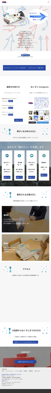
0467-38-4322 (26, 55)
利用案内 (25, 371)
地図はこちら (4, 380)
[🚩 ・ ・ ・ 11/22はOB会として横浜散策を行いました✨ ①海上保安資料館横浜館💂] (36, 118)
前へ (4, 16)
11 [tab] (21, 25)
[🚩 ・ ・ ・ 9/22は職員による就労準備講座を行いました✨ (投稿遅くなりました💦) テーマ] (46, 118)
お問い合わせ (37, 371)
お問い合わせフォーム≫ (25, 362)
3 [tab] (9, 25)
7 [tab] (15, 25)
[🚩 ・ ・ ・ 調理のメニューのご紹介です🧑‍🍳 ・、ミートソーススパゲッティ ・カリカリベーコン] (41, 118)
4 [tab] (11, 25)
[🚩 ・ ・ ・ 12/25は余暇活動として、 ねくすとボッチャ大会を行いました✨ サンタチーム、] (46, 112)
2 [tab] (8, 25)
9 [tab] (18, 25)
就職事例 (31, 371)
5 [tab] (12, 25)
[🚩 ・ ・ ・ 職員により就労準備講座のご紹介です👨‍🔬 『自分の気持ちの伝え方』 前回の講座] (41, 112)
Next (24, 16)
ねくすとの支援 (18, 371)
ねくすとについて (10, 371)
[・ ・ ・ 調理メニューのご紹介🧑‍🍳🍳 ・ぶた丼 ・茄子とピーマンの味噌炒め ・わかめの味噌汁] (30, 112)
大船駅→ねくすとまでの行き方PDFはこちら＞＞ (25, 342)
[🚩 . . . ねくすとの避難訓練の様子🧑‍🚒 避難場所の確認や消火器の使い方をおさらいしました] (36, 112)
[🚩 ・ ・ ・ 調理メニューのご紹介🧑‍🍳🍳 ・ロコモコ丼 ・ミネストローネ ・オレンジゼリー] (30, 118)
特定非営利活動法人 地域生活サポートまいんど (11, 374)
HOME (3, 371)
